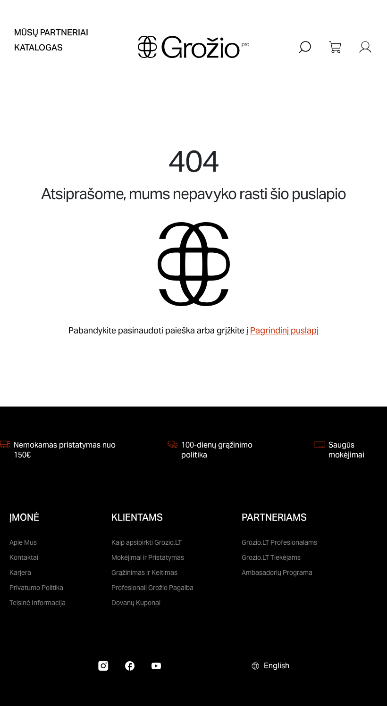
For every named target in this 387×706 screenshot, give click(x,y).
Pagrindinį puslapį (284, 330)
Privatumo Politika (36, 587)
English (276, 666)
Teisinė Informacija (37, 602)
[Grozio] (193, 47)
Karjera (20, 572)
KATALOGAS (38, 47)
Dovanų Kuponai (135, 602)
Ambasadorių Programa (277, 572)
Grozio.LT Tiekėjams (271, 557)
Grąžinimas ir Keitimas (144, 572)
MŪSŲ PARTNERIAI (51, 32)
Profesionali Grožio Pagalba (152, 587)
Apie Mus (23, 542)
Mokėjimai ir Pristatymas (147, 557)
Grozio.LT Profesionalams (279, 542)
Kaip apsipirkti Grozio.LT (146, 542)
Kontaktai (23, 557)
